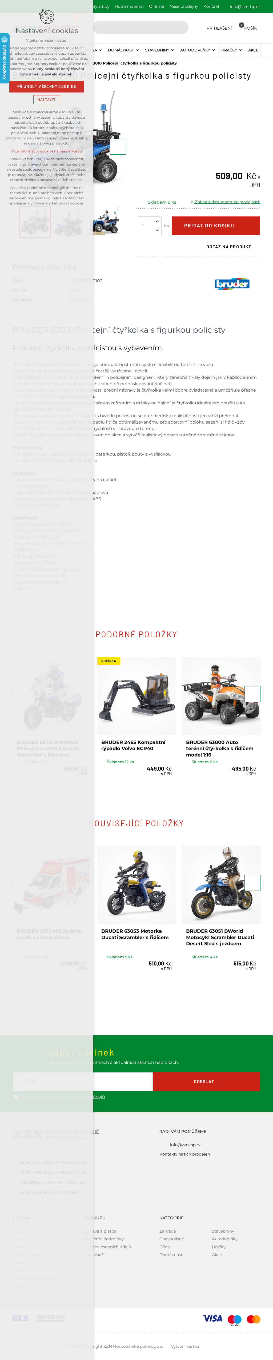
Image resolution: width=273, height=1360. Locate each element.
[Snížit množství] (157, 230)
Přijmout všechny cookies (46, 87)
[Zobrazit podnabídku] (100, 50)
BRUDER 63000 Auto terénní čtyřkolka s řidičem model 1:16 (220, 749)
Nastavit (47, 100)
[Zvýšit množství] (157, 221)
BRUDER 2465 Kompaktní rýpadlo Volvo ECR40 (133, 745)
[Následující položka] (118, 147)
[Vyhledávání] (140, 27)
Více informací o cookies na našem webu (46, 151)
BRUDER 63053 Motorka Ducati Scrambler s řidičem (135, 934)
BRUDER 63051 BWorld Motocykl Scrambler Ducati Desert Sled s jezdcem (220, 937)
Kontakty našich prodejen (184, 1154)
